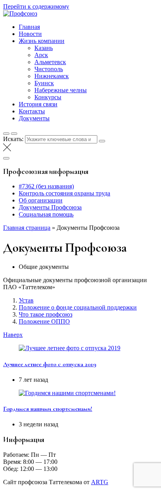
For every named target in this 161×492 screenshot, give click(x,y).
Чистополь (48, 69)
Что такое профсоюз (45, 314)
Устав (26, 300)
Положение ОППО (44, 321)
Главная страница (26, 227)
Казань (43, 48)
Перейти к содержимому (36, 6)
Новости (30, 33)
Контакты (32, 111)
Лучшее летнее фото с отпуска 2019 (49, 364)
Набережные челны (60, 90)
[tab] (88, 266)
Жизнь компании (41, 41)
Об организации (41, 200)
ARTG (99, 482)
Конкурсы (47, 97)
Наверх (13, 334)
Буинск (44, 83)
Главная (29, 26)
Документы (34, 118)
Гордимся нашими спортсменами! (47, 409)
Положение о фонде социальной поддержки (78, 307)
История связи (38, 104)
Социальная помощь (46, 214)
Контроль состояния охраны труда (64, 193)
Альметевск (50, 62)
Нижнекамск (51, 76)
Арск (41, 55)
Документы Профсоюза (50, 207)
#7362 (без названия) (46, 186)
